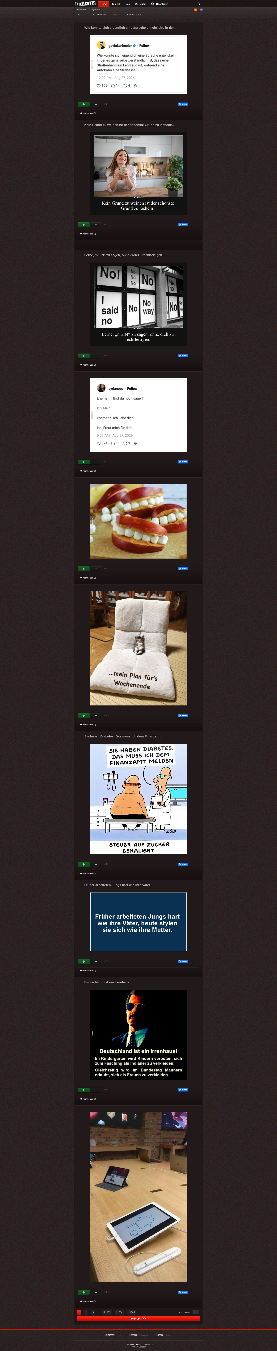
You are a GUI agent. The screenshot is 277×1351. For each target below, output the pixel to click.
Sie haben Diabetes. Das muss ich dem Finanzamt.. (123, 736)
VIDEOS (116, 15)
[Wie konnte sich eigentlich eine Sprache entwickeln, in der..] (138, 97)
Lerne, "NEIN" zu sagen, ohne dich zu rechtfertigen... (124, 255)
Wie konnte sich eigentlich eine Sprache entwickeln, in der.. (130, 27)
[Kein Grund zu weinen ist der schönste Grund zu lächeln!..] (138, 217)
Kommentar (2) (89, 578)
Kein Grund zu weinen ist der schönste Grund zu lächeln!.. (129, 125)
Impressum (148, 1344)
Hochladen (162, 4)
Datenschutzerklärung (133, 1344)
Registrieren (95, 10)
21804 (119, 1312)
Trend (103, 4)
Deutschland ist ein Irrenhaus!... (108, 982)
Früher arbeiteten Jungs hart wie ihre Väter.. (118, 885)
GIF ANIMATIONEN (133, 15)
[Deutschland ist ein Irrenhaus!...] (138, 1083)
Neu (128, 4)
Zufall (143, 4)
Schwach (96, 104)
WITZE (81, 15)
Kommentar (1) (89, 113)
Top (116, 4)
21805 (131, 1312)
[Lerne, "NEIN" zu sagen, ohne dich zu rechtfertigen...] (138, 348)
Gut (84, 104)
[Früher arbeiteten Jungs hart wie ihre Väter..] (138, 954)
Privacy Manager (139, 1347)
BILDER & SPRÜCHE (98, 15)
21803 (107, 1312)
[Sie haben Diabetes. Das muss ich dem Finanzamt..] (138, 857)
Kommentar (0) (89, 234)
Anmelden (81, 10)
